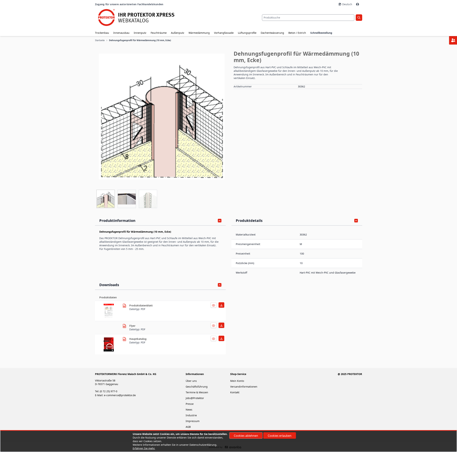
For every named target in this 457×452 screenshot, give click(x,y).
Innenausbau (121, 32)
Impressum (192, 421)
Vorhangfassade (224, 32)
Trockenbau (102, 32)
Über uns (192, 381)
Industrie (191, 415)
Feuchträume (159, 32)
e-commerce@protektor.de (120, 395)
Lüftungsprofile (247, 32)
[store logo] (139, 17)
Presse (190, 404)
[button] (162, 116)
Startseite (100, 40)
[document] (228, 441)
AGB (188, 426)
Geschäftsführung (197, 386)
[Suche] (359, 17)
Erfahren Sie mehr (143, 448)
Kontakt (234, 392)
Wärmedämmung (199, 32)
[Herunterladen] (213, 305)
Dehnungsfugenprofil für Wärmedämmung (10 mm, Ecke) (140, 40)
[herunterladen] (112, 311)
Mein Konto (237, 381)
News (189, 409)
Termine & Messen (197, 392)
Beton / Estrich (297, 32)
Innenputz (140, 32)
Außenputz (177, 32)
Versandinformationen (243, 386)
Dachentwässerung (272, 32)
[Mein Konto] (358, 4)
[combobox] (308, 17)
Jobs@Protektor (195, 398)
